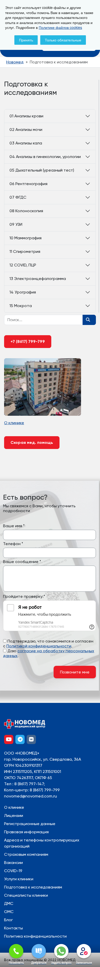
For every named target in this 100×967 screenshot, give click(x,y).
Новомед (15, 62)
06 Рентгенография (28, 183)
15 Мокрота (20, 305)
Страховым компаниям (26, 854)
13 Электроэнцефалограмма (37, 278)
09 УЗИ (15, 224)
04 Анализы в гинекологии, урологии (45, 156)
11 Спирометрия (24, 251)
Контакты (13, 928)
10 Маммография (25, 237)
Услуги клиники (18, 878)
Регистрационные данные (29, 823)
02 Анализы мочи (25, 129)
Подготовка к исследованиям (33, 887)
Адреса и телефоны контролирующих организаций (41, 843)
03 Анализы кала (25, 143)
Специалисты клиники (26, 895)
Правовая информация (26, 831)
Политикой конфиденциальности (38, 646)
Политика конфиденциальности (35, 936)
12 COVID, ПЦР (22, 265)
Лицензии (13, 815)
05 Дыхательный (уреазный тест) (41, 170)
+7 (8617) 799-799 (28, 341)
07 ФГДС (17, 197)
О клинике (14, 807)
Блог (8, 919)
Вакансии (13, 862)
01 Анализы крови (26, 116)
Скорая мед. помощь (32, 442)
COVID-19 (13, 870)
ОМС (9, 911)
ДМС (8, 903)
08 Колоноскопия (26, 210)
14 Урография (22, 292)
